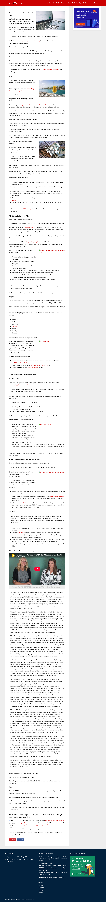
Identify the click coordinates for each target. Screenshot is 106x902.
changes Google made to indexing (29, 41)
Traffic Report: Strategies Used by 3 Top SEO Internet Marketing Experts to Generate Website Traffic (53, 858)
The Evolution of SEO (45, 870)
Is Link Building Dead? (46, 863)
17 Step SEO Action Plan (55, 3)
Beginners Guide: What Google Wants (18, 857)
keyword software (30, 227)
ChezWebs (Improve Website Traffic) (15, 899)
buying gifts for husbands (20, 385)
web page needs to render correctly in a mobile (33, 105)
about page (21, 533)
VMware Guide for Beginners (23, 363)
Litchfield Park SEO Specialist (50, 69)
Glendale (14, 326)
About (95, 3)
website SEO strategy (24, 209)
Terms (41, 892)
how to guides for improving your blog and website (35, 825)
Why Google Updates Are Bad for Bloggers (51, 877)
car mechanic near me (25, 503)
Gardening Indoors (32, 367)
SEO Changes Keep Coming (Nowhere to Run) (53, 865)
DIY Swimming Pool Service (39, 365)
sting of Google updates (33, 242)
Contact (41, 887)
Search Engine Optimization (78, 3)
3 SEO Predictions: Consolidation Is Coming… (52, 868)
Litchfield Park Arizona (57, 496)
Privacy (41, 890)
